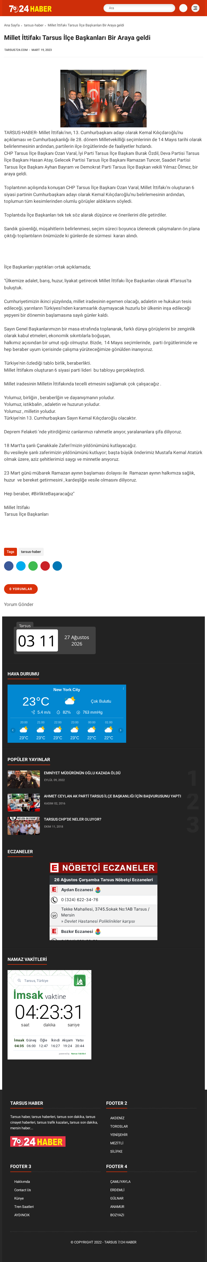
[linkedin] (57, 566)
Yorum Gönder (18, 604)
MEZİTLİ (116, 1143)
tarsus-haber (33, 25)
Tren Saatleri (24, 1207)
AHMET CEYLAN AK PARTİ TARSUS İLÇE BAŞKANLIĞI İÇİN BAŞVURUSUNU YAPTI (112, 796)
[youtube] (120, 1252)
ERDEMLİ (117, 1190)
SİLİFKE (116, 1151)
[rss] (128, 1252)
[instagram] (112, 1252)
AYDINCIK (22, 1215)
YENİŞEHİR (118, 1135)
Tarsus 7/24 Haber (120, 1242)
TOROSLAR (119, 1126)
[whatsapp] (33, 566)
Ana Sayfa (12, 25)
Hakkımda (22, 1182)
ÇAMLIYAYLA (120, 1182)
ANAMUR (117, 1207)
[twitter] (21, 566)
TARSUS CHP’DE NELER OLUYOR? (72, 819)
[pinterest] (45, 566)
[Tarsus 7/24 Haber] (31, 11)
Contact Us (22, 1190)
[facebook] (8, 566)
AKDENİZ (117, 1118)
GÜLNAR (116, 1198)
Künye (19, 1198)
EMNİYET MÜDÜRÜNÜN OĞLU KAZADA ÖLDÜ (82, 773)
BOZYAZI (117, 1215)
